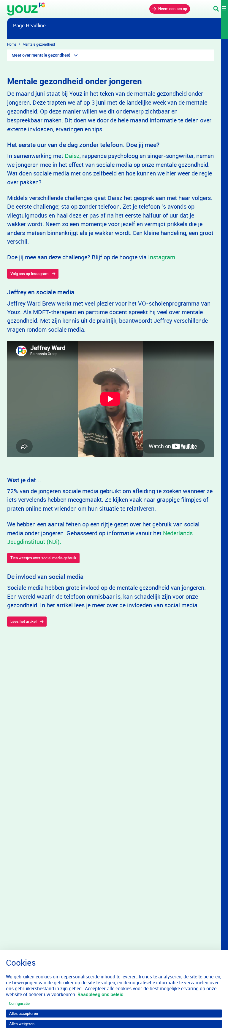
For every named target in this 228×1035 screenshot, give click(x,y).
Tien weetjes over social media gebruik (43, 557)
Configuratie (19, 1003)
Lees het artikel (23, 621)
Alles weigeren (21, 1023)
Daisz (72, 156)
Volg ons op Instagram (29, 273)
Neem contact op (172, 8)
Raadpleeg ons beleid (100, 994)
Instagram (161, 257)
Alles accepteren (23, 1013)
